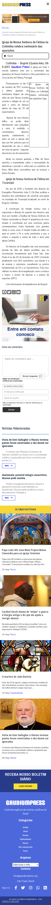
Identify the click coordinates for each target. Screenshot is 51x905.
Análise (25, 827)
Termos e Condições (10, 901)
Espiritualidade (17, 693)
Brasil (25, 831)
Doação (25, 835)
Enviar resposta (30, 376)
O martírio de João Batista (16, 676)
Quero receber (25, 786)
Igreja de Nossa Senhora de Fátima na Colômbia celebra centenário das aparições (25, 46)
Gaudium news (7, 32)
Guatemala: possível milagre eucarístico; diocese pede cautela (24, 477)
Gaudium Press (20, 67)
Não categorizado (26, 847)
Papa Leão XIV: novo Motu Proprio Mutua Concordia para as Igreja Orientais (24, 551)
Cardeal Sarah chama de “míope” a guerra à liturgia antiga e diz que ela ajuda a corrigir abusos (25, 615)
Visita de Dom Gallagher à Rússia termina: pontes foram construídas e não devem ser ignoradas (25, 443)
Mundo (5, 28)
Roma (13, 569)
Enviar (11, 409)
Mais (7, 465)
